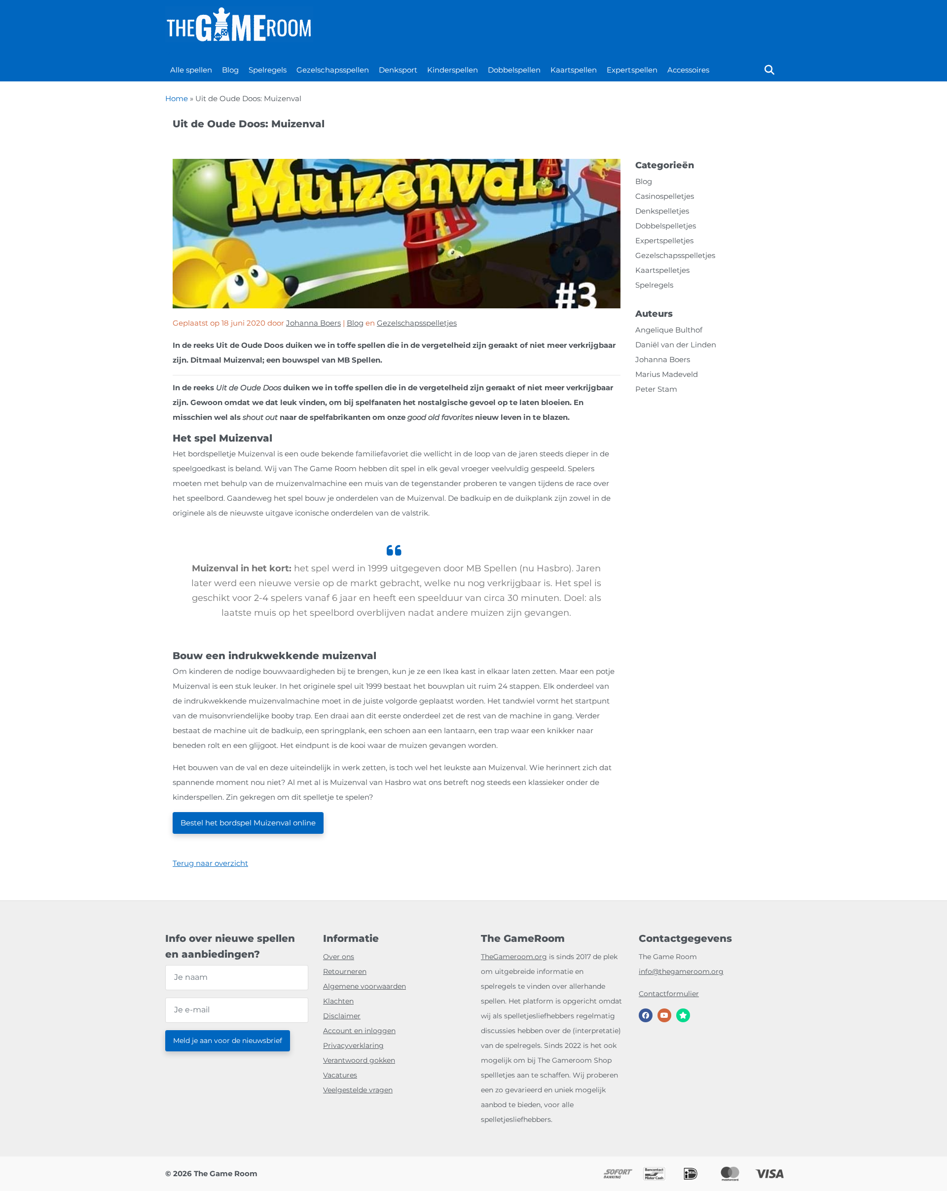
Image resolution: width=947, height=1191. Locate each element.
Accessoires (688, 69)
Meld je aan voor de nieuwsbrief (227, 1040)
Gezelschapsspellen (332, 69)
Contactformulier (669, 993)
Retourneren (344, 971)
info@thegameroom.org (681, 971)
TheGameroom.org (514, 956)
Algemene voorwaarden (364, 986)
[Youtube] (664, 1015)
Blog (230, 69)
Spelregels (268, 69)
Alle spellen (191, 69)
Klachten (338, 1001)
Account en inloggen (359, 1030)
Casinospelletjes (664, 196)
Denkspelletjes (662, 211)
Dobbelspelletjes (665, 225)
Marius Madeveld (666, 374)
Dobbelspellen (514, 69)
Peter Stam (656, 389)
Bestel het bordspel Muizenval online (248, 822)
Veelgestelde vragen (358, 1089)
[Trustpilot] (683, 1015)
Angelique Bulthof (668, 330)
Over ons (338, 956)
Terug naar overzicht (210, 863)
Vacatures (340, 1075)
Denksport (398, 69)
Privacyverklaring (353, 1045)
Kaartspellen (573, 69)
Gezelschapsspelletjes (417, 323)
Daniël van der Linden (675, 344)
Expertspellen (632, 69)
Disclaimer (342, 1015)
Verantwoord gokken (359, 1060)
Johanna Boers (313, 323)
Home (176, 98)
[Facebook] (646, 1015)
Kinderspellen (452, 69)
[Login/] (168, 51)
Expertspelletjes (664, 240)
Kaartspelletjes (662, 270)
